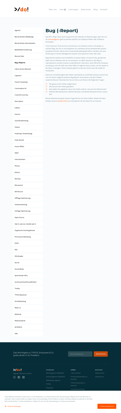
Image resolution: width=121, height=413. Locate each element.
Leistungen (73, 10)
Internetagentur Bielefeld (55, 377)
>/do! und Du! (76, 373)
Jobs (62, 10)
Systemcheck (63, 101)
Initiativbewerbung (77, 389)
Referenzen (86, 10)
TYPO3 (48, 384)
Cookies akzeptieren (107, 406)
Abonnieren (101, 354)
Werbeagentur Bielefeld (55, 373)
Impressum (99, 377)
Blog (95, 10)
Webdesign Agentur (53, 380)
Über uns (53, 10)
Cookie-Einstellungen (14, 406)
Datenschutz (99, 373)
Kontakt (103, 10)
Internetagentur (54, 39)
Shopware (49, 388)
